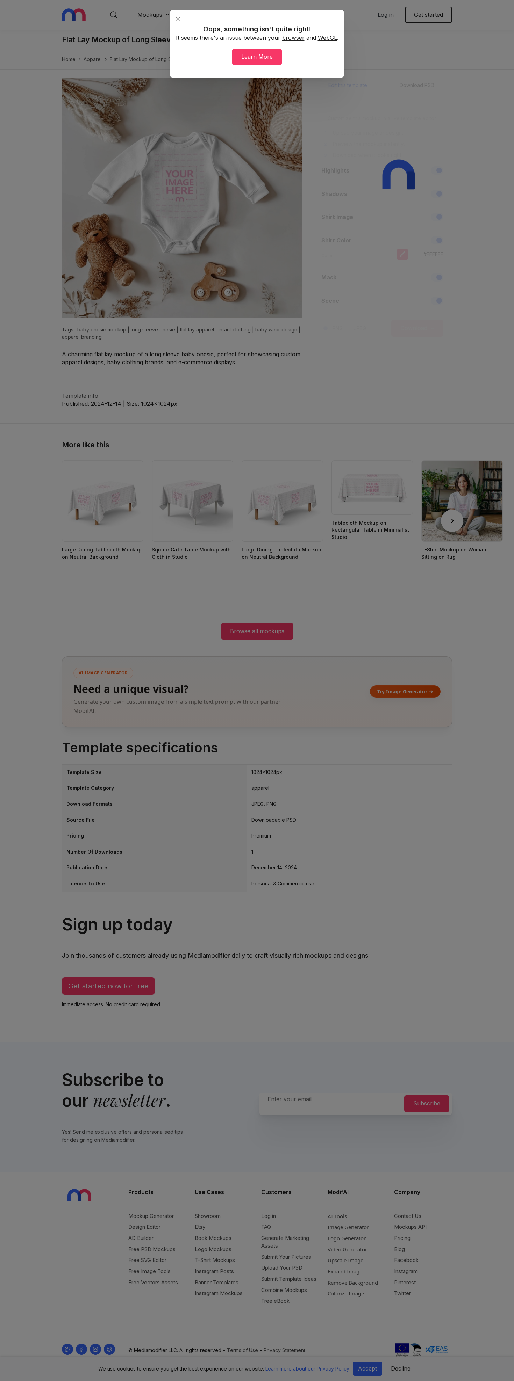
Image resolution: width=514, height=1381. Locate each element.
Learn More (257, 56)
